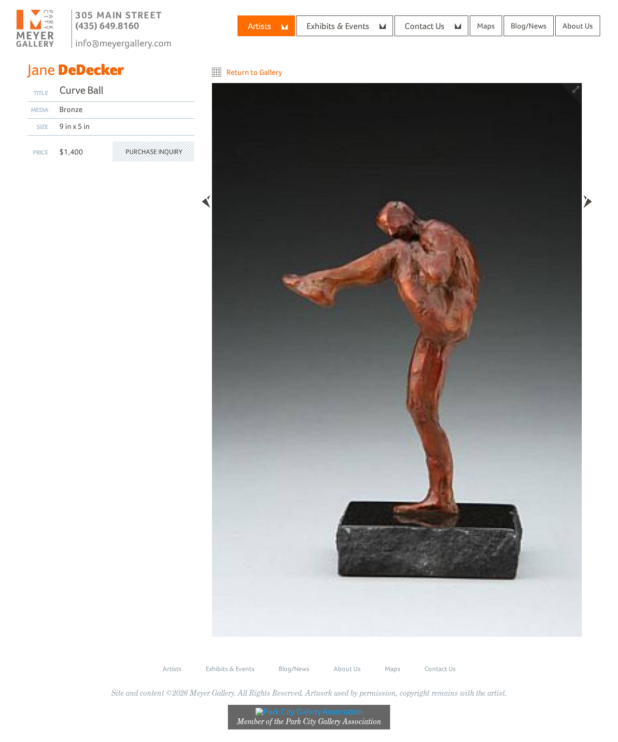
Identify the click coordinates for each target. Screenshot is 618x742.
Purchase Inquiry (154, 151)
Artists (259, 26)
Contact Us (425, 26)
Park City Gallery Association (333, 721)
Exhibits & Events (338, 26)
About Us (577, 25)
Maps (486, 25)
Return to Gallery (254, 72)
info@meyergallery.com (123, 43)
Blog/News (529, 25)
